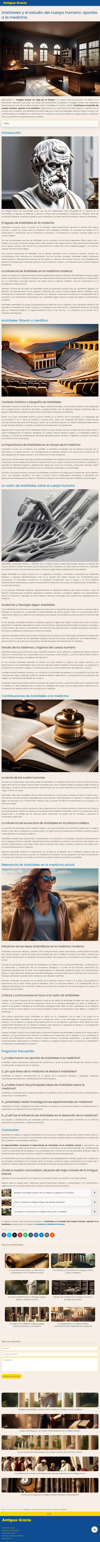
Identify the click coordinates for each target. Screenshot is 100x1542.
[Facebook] (4, 1235)
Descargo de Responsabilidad (12, 1536)
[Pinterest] (20, 1235)
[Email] (47, 1235)
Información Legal (8, 1528)
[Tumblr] (30, 1235)
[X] (14, 1235)
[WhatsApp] (25, 1235)
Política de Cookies (8, 1533)
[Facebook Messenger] (9, 1235)
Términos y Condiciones (10, 1530)
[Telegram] (41, 1235)
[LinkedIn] (36, 1235)
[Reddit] (52, 1235)
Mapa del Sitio (7, 1538)
